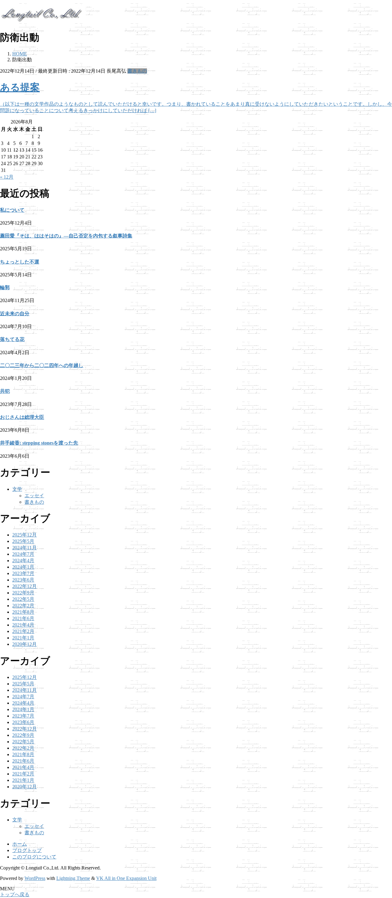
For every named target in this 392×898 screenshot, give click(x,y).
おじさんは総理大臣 (22, 417)
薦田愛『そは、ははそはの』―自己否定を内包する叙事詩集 (66, 235)
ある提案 (20, 87)
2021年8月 (23, 612)
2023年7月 (23, 573)
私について (12, 210)
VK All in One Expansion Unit (126, 878)
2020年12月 (24, 644)
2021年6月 (23, 618)
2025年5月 (23, 541)
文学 (17, 489)
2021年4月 (23, 624)
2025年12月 (24, 534)
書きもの (137, 71)
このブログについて (34, 856)
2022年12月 (24, 586)
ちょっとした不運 (19, 261)
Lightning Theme (73, 878)
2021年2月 (23, 631)
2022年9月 (23, 592)
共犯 (5, 391)
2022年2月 (23, 605)
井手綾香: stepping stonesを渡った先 (39, 442)
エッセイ (34, 495)
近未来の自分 (14, 313)
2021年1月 (23, 637)
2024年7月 (23, 554)
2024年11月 (24, 547)
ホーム (19, 844)
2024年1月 (23, 567)
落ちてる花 (12, 339)
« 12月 (6, 177)
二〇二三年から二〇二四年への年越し (41, 365)
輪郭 (5, 287)
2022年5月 (23, 599)
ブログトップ (27, 850)
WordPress (34, 878)
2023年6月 (23, 579)
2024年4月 (23, 560)
